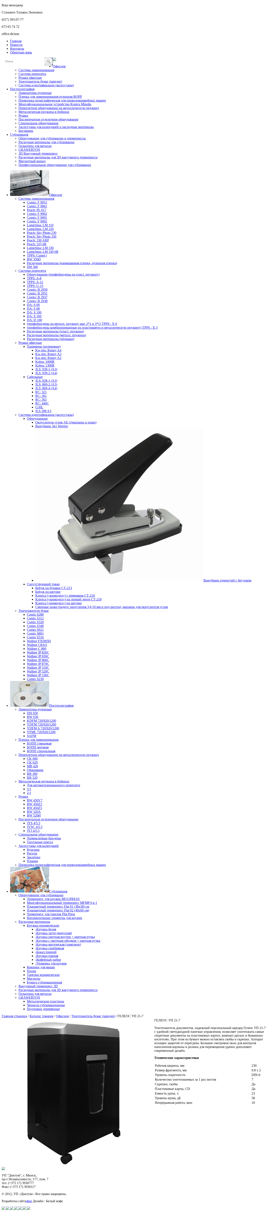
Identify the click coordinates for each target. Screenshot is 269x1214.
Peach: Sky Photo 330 (41, 236)
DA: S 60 (33, 305)
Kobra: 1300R (44, 365)
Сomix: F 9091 (37, 217)
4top (29, 1201)
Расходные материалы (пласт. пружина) (55, 331)
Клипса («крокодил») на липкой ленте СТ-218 (68, 599)
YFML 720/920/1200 (41, 732)
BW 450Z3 (34, 804)
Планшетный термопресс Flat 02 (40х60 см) (58, 910)
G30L (39, 407)
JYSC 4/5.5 (34, 827)
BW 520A (34, 811)
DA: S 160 (34, 316)
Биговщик (25, 131)
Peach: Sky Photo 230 (41, 232)
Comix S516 (35, 637)
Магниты (33, 978)
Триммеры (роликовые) (44, 346)
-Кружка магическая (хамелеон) (58, 944)
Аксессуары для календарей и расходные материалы (56, 127)
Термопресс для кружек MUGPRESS (53, 899)
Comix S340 (35, 626)
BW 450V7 (34, 800)
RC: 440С (42, 403)
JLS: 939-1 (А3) (46, 369)
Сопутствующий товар (43, 584)
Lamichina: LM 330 (40, 248)
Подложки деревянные (43, 1009)
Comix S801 (35, 633)
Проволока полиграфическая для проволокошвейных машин (62, 100)
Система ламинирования (36, 70)
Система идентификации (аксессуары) (46, 85)
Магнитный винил (32, 161)
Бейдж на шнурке (48, 592)
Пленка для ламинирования (38, 739)
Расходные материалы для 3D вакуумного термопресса (58, 157)
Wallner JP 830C (38, 656)
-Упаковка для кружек (51, 963)
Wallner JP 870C (38, 664)
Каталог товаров (41, 1016)
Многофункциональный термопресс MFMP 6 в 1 (62, 902)
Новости (16, 45)
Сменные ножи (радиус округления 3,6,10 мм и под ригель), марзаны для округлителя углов (101, 607)
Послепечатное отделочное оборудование (48, 119)
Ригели (32, 853)
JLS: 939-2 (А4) (46, 373)
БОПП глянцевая (39, 743)
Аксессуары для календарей (38, 846)
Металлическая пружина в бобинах (43, 112)
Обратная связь (21, 52)
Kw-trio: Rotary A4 (48, 350)
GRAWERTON (29, 149)
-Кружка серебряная (49, 948)
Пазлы (31, 971)
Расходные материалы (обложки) (50, 339)
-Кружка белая (45, 929)
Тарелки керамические (43, 975)
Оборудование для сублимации (40, 895)
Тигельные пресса (40, 842)
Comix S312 (35, 618)
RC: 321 (41, 392)
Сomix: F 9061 (37, 206)
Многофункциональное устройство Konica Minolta (54, 104)
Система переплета (32, 74)
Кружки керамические (43, 925)
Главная (15, 41)
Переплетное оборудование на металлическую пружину (58, 108)
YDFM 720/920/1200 (41, 724)
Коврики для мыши (41, 967)
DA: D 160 (34, 320)
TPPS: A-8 (34, 278)
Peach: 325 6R (36, 244)
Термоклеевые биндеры (44, 838)
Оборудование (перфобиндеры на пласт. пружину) (63, 274)
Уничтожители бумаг (33, 610)
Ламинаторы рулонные (35, 93)
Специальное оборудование (38, 123)
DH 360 (32, 267)
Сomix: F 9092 (37, 221)
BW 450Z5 (34, 808)
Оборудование (37, 418)
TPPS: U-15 (35, 286)
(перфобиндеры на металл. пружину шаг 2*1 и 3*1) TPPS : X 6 (72, 324)
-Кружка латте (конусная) (53, 933)
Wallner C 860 (36, 648)
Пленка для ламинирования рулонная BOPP (50, 96)
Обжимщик (35, 770)
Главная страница (14, 1016)
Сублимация (19, 134)
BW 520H (34, 815)
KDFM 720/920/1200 (41, 720)
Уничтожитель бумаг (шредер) (40, 81)
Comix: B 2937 (37, 297)
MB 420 (32, 766)
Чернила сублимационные (46, 1005)
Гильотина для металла (34, 146)
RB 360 (32, 774)
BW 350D (34, 259)
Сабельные (35, 377)
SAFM (31, 736)
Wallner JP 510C (38, 667)
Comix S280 (35, 614)
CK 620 (32, 762)
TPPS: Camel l (37, 255)
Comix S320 (35, 622)
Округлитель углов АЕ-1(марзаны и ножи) (65, 422)
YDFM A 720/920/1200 (43, 728)
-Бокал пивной (46, 952)
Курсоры (33, 849)
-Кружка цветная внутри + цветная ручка (65, 937)
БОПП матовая (38, 747)
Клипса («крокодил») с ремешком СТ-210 (65, 595)
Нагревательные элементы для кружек (54, 918)
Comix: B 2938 (37, 301)
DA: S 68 (33, 308)
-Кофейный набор (48, 959)
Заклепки (33, 857)
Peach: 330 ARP (38, 240)
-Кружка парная (46, 956)
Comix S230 (35, 679)
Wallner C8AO (37, 645)
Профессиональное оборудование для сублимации (54, 165)
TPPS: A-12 (35, 282)
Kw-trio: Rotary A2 (48, 358)
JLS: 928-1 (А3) (46, 380)
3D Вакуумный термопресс (38, 153)
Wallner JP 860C (38, 660)
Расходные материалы (34, 921)
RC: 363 (41, 399)
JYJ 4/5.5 (33, 830)
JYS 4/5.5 (33, 823)
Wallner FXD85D (39, 641)
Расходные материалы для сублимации (46, 142)
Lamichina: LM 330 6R (42, 251)
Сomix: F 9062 (37, 214)
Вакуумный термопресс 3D (38, 986)
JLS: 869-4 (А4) (46, 388)
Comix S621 (35, 629)
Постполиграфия (22, 89)
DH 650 (32, 713)
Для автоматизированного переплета (53, 785)
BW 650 (32, 717)
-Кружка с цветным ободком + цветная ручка (67, 940)
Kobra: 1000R (44, 361)
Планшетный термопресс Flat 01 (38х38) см (58, 906)
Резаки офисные (30, 77)
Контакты (17, 48)
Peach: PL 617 (36, 210)
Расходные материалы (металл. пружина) (56, 335)
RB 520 (32, 777)
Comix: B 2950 (37, 289)
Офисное (59, 66)
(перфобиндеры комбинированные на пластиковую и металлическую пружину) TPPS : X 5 (92, 327)
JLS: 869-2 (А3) (46, 384)
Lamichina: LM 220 (40, 229)
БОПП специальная (41, 751)
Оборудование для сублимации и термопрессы (52, 138)
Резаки (23, 115)
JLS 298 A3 (43, 411)
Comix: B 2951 (37, 293)
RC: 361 (41, 396)
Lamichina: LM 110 (40, 225)
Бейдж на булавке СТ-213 (53, 588)
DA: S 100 (34, 312)
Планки (32, 861)
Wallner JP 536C (38, 675)
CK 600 (32, 758)
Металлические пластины (45, 1001)
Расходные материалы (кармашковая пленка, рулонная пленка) (72, 263)
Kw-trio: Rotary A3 (48, 354)
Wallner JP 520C (38, 671)
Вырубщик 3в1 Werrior (51, 426)
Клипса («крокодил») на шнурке (58, 603)
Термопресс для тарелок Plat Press (51, 914)
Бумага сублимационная (44, 982)
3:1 (29, 789)
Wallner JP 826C (38, 652)
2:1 (29, 793)
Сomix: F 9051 (37, 202)
